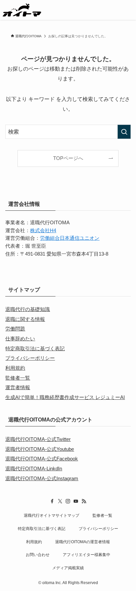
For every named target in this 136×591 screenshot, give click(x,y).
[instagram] (68, 501)
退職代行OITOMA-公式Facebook (41, 458)
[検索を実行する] (124, 132)
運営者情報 (17, 387)
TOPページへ (68, 158)
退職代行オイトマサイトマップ (51, 515)
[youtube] (76, 501)
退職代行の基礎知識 (27, 309)
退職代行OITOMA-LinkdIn (33, 468)
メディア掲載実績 (68, 568)
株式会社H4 (43, 230)
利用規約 (15, 368)
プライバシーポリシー (30, 358)
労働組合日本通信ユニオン (69, 238)
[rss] (84, 501)
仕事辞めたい (20, 338)
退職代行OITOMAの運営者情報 (82, 542)
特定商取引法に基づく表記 (35, 348)
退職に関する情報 (25, 319)
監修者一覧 (17, 378)
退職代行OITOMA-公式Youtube (39, 449)
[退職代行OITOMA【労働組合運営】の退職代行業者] (22, 10)
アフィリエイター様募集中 (86, 554)
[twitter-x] (60, 501)
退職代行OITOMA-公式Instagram (41, 478)
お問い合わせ (38, 554)
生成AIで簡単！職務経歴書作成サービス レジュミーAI (65, 397)
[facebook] (52, 501)
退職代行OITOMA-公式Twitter (38, 439)
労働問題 (15, 328)
